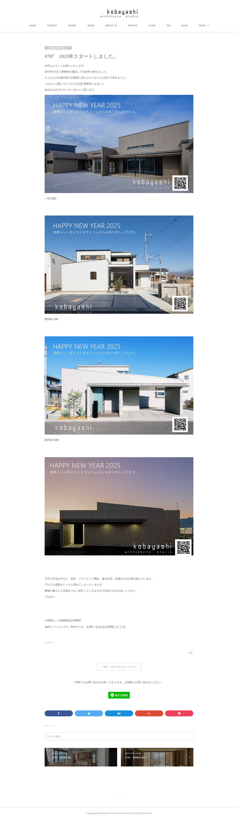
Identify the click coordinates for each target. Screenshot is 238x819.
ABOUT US (111, 25)
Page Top (119, 798)
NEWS (91, 25)
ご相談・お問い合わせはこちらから (119, 666)
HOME (32, 25)
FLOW (152, 25)
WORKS (72, 25)
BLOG (184, 25)
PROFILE (132, 25)
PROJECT (52, 25)
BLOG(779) (49, 642)
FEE (168, 25)
